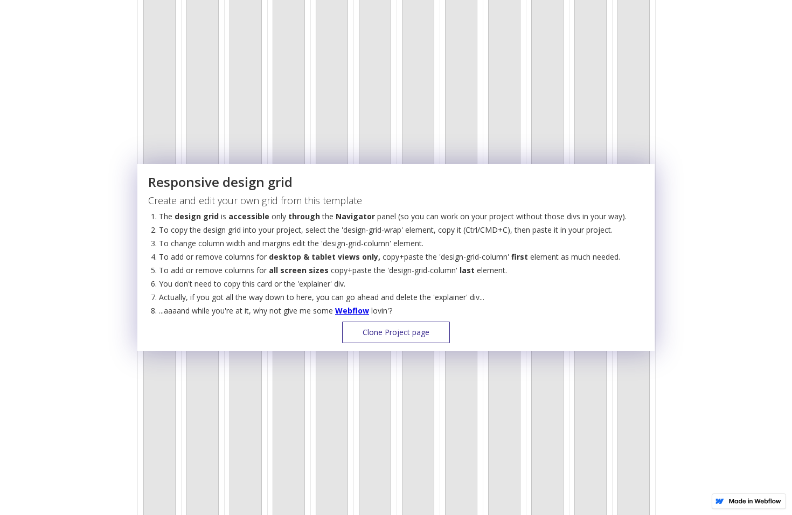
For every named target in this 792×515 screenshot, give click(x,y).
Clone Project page (396, 332)
